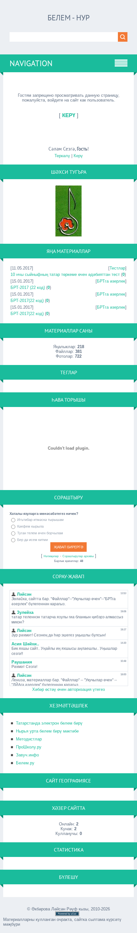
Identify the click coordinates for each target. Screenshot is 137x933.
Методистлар (29, 739)
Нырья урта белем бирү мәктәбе (47, 731)
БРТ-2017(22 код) (27, 300)
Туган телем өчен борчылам (40, 533)
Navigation (31, 63)
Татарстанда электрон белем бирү (49, 723)
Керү (78, 155)
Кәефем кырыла (30, 526)
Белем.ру (25, 763)
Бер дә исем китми (32, 540)
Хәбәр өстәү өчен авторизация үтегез (68, 689)
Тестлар (117, 268)
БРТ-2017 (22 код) (28, 287)
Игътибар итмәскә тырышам (40, 520)
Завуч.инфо (27, 755)
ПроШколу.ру (28, 747)
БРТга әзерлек (111, 281)
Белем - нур (68, 18)
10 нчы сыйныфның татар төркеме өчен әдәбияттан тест (65, 274)
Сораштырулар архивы (78, 556)
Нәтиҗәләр (51, 556)
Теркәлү (62, 155)
